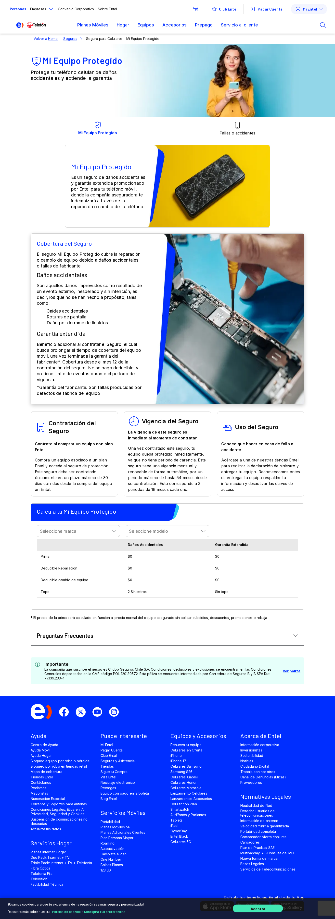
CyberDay (178, 831)
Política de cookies (66, 911)
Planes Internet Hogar (48, 852)
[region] (167, 908)
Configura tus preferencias (105, 911)
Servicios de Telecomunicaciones (268, 869)
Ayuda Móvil (40, 750)
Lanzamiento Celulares (188, 793)
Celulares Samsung (186, 766)
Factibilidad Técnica (47, 884)
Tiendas (107, 766)
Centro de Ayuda (44, 745)
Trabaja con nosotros (257, 772)
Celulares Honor (183, 782)
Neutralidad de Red (256, 805)
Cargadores (250, 842)
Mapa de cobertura (46, 772)
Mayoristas (39, 793)
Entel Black (179, 836)
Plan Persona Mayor (117, 838)
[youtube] (99, 712)
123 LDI (106, 870)
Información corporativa (259, 745)
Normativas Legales (265, 796)
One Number (111, 859)
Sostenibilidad (251, 755)
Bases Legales (252, 864)
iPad (174, 825)
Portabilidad (110, 822)
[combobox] (78, 531)
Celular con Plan (183, 804)
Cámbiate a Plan (114, 854)
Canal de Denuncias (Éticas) (263, 777)
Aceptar (258, 908)
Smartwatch (179, 809)
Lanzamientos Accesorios (191, 799)
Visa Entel (108, 777)
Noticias (246, 761)
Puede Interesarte (124, 735)
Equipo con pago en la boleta (125, 793)
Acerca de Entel (260, 735)
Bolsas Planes (112, 865)
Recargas (108, 788)
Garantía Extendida (232, 545)
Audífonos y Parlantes (188, 815)
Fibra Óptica (40, 868)
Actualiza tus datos (46, 829)
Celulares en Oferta (186, 750)
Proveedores (251, 782)
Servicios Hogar (51, 842)
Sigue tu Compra (114, 772)
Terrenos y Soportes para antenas (59, 804)
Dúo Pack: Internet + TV (50, 857)
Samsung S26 (181, 772)
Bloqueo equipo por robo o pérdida (60, 761)
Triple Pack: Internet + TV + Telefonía (61, 863)
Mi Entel (107, 745)
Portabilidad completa (258, 831)
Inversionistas (251, 750)
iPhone (176, 755)
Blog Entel (109, 799)
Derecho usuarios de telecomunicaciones (257, 813)
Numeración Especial (48, 799)
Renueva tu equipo (186, 745)
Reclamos (38, 788)
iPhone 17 (178, 761)
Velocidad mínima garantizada (264, 826)
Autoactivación (113, 848)
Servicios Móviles (123, 812)
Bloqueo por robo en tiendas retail (59, 766)
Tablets (176, 820)
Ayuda (38, 735)
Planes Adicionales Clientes (123, 832)
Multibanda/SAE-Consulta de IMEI (267, 853)
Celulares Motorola (185, 788)
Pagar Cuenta (112, 750)
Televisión (39, 879)
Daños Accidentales (145, 545)
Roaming (108, 843)
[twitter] (82, 712)
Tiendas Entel (42, 777)
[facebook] (66, 712)
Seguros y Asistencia (118, 761)
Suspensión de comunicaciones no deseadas (59, 821)
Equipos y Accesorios (198, 735)
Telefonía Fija (42, 873)
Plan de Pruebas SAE (257, 848)
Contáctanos (41, 782)
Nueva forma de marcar (259, 858)
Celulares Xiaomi (184, 777)
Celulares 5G (180, 842)
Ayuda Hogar (41, 755)
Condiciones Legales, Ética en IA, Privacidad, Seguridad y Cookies (58, 811)
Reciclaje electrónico (118, 782)
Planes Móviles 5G (115, 827)
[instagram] (116, 712)
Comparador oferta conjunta (263, 837)
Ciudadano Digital (254, 766)
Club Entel (109, 755)
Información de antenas (259, 821)
